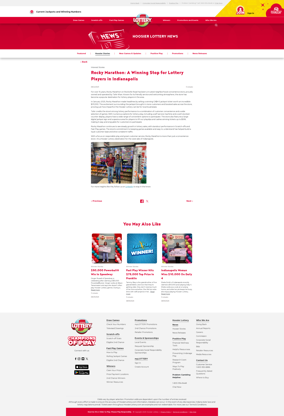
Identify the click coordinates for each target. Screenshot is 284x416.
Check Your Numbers (116, 324)
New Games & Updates (130, 53)
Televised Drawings (114, 328)
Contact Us (202, 360)
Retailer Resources (204, 350)
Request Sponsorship (144, 346)
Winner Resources (114, 382)
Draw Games (78, 20)
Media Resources (203, 354)
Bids (198, 346)
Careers (199, 332)
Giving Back (134, 3)
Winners (166, 20)
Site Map (192, 412)
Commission (201, 336)
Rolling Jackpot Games (116, 356)
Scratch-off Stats (113, 338)
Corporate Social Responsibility (154, 3)
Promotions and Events (187, 20)
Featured (81, 53)
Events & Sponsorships (147, 338)
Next (188, 201)
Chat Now (218, 3)
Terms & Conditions (180, 412)
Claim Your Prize (113, 370)
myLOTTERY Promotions (146, 324)
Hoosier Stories (102, 53)
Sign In (250, 13)
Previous (97, 201)
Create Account (142, 367)
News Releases (200, 53)
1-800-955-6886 (203, 367)
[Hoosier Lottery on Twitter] (87, 359)
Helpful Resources (181, 349)
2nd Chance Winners (115, 378)
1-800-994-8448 (180, 383)
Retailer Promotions (144, 332)
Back (84, 62)
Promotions (177, 53)
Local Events (140, 342)
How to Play (111, 352)
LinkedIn (129, 187)
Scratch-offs (96, 20)
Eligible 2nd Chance (115, 342)
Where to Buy (202, 378)
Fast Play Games (116, 20)
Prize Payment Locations (117, 374)
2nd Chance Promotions (145, 328)
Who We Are (210, 20)
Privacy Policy (166, 412)
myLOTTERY (141, 359)
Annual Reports (203, 328)
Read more (95, 290)
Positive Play (173, 3)
